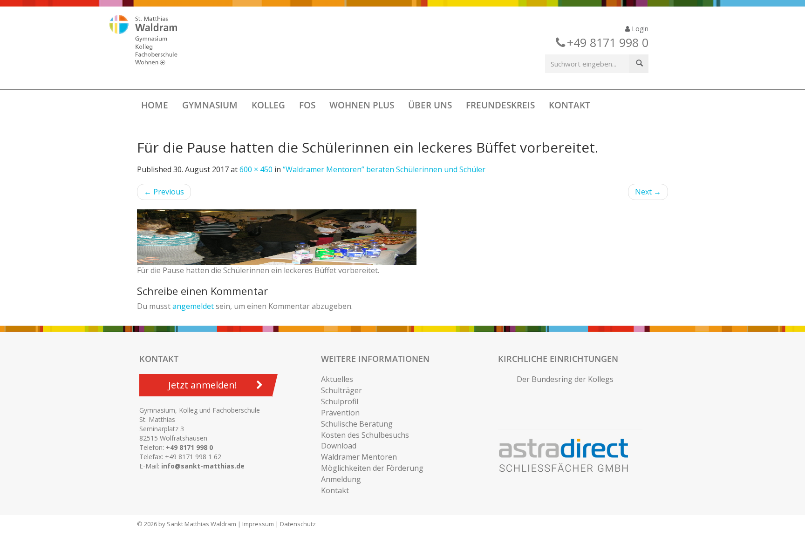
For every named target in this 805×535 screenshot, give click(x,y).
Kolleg (268, 105)
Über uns (430, 105)
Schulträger (341, 390)
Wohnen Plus (361, 105)
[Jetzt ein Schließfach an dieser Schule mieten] (568, 455)
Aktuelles (337, 379)
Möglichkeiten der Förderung (372, 468)
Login (639, 28)
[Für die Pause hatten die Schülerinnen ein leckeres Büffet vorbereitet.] (402, 237)
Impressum (258, 524)
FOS (307, 105)
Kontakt (569, 105)
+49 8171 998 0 (189, 447)
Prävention (340, 413)
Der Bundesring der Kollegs (565, 379)
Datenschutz (298, 524)
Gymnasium (210, 105)
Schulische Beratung (357, 424)
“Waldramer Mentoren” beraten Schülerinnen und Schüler (384, 169)
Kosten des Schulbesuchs (365, 435)
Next (648, 192)
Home (154, 105)
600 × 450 (256, 169)
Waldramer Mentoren (359, 457)
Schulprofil (339, 401)
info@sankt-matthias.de (203, 465)
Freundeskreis (500, 105)
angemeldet (193, 306)
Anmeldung (341, 479)
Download (338, 446)
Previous (164, 192)
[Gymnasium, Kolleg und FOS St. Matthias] (151, 41)
